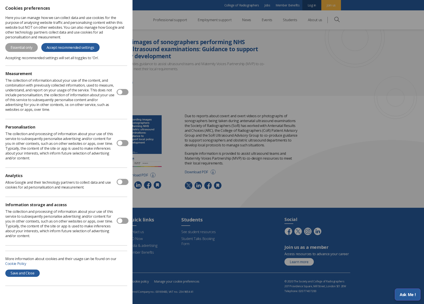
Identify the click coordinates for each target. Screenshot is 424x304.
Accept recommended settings (70, 47)
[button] (407, 294)
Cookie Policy (15, 263)
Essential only (21, 47)
